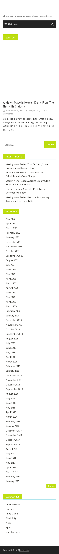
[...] (13, 129)
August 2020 (12, 287)
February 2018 (13, 421)
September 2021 (14, 255)
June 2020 (11, 292)
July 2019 (10, 343)
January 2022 (12, 237)
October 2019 (13, 329)
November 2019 (14, 324)
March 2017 (12, 471)
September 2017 (14, 444)
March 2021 (12, 283)
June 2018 (11, 402)
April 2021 (11, 278)
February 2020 (13, 310)
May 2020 (10, 297)
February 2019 (13, 366)
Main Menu (13, 24)
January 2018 (12, 425)
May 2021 (10, 274)
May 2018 (10, 407)
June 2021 (11, 269)
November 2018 (14, 379)
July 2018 (10, 398)
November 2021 (14, 246)
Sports (9, 527)
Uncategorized (13, 532)
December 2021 (14, 241)
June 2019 (11, 347)
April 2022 (11, 223)
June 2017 (11, 458)
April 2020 (11, 301)
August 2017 (12, 448)
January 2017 (12, 481)
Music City (11, 518)
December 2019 (14, 320)
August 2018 (12, 393)
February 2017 (13, 476)
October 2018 (13, 384)
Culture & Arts (13, 504)
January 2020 (12, 315)
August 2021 (12, 260)
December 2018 (14, 375)
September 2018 (14, 389)
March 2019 (12, 361)
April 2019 (11, 356)
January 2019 (12, 370)
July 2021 (10, 264)
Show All (51, 486)
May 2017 (10, 462)
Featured (10, 509)
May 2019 (10, 352)
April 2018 (11, 412)
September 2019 (14, 333)
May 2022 (10, 218)
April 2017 (11, 467)
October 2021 (13, 251)
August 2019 (12, 338)
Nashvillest (24, 550)
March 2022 (12, 228)
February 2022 (13, 232)
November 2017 (14, 435)
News (8, 522)
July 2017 (10, 453)
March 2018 (12, 416)
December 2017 (14, 430)
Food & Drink (12, 513)
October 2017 (13, 439)
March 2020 (12, 306)
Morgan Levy (34, 110)
